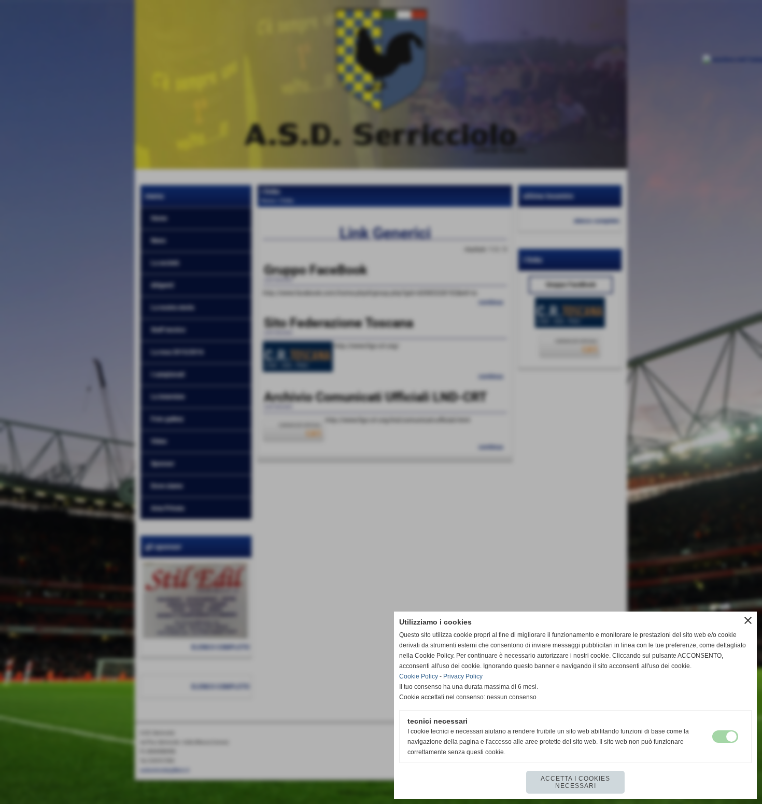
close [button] (748, 620)
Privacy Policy (463, 676)
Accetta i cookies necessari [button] (575, 782)
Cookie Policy (418, 676)
